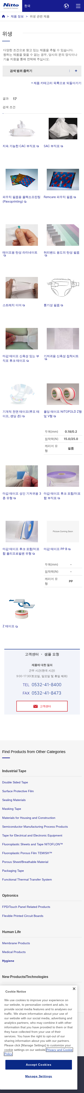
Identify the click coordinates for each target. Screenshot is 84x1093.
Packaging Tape (13, 870)
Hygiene (8, 960)
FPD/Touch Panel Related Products (26, 907)
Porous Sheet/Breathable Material (25, 862)
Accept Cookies (38, 1064)
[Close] (74, 988)
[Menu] (78, 6)
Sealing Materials (14, 800)
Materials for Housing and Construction (28, 817)
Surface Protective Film (18, 791)
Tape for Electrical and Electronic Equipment (32, 835)
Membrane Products (16, 943)
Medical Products (14, 952)
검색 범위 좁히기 (21, 70)
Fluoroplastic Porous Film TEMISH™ (27, 853)
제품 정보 (17, 16)
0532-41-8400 (46, 684)
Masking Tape (11, 808)
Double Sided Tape (15, 782)
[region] (38, 1037)
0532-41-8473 (46, 693)
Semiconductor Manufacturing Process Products (35, 826)
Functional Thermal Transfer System (27, 879)
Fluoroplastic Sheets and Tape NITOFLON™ (32, 844)
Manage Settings (38, 1076)
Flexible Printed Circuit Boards (22, 916)
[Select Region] (66, 6)
